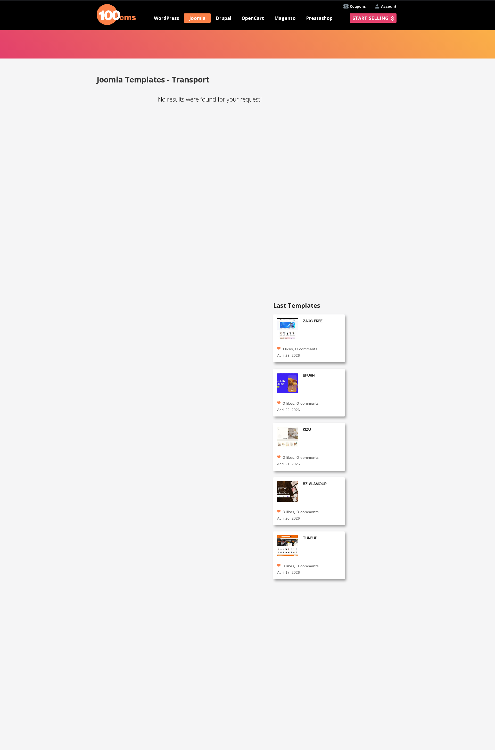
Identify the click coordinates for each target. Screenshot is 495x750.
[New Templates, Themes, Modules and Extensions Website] (116, 14)
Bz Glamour (315, 484)
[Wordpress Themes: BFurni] (287, 382)
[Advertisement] (181, 157)
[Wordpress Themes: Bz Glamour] (287, 491)
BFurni (309, 375)
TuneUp (310, 538)
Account (389, 6)
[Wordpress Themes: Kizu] (287, 437)
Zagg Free (313, 321)
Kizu (307, 429)
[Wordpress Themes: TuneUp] (287, 545)
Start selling (370, 18)
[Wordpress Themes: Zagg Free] (287, 328)
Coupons (358, 6)
